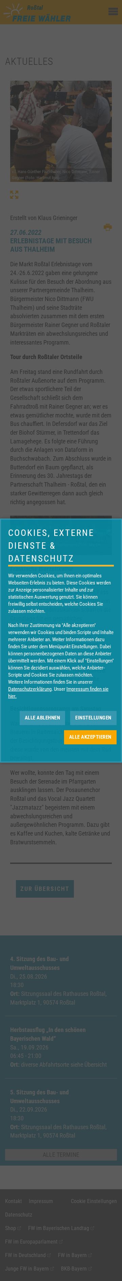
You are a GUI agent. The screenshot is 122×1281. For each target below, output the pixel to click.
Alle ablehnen (42, 718)
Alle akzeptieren (90, 737)
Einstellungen (93, 718)
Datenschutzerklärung (30, 689)
